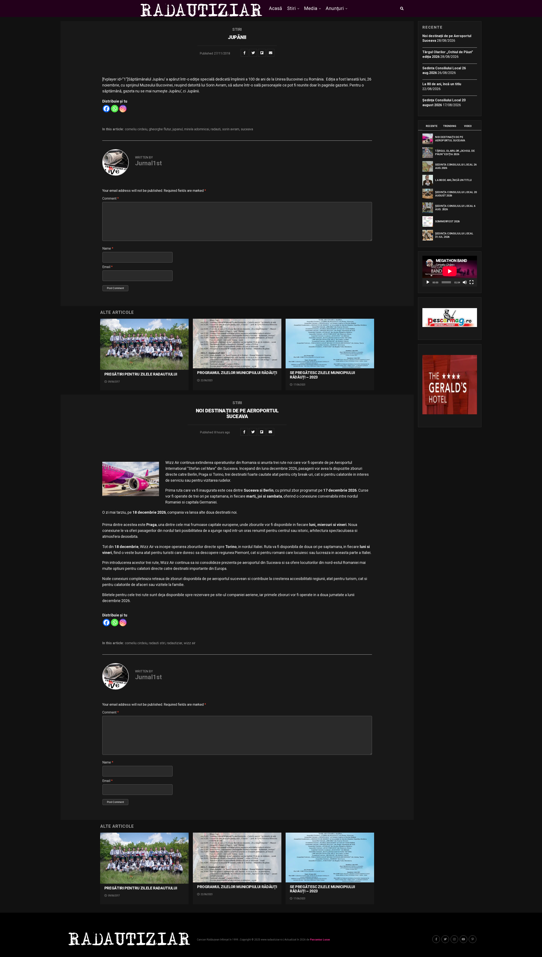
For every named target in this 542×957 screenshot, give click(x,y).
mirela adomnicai (196, 129)
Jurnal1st (148, 163)
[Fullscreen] (471, 282)
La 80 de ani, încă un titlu (441, 84)
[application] (449, 271)
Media (310, 8)
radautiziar (174, 643)
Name (107, 248)
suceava (247, 129)
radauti (216, 129)
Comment (110, 198)
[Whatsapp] (114, 108)
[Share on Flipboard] (262, 53)
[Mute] (465, 282)
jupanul (178, 129)
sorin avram (230, 129)
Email (107, 267)
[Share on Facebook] (244, 53)
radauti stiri (157, 643)
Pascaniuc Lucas (320, 939)
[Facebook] (106, 108)
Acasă (275, 8)
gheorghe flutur (160, 129)
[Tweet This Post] (253, 53)
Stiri (291, 8)
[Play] (428, 282)
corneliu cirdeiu (136, 129)
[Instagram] (123, 108)
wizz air (189, 643)
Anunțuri (335, 8)
